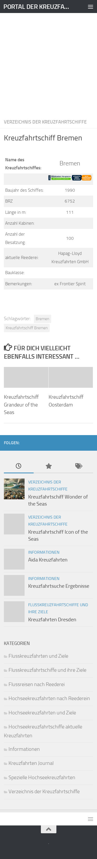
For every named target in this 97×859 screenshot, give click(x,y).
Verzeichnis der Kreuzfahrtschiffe (45, 122)
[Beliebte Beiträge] (48, 466)
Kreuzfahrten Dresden (52, 620)
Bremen (42, 318)
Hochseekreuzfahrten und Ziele (42, 713)
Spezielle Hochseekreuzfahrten (42, 777)
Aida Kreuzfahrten (48, 560)
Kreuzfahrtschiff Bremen (27, 327)
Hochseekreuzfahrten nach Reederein (49, 698)
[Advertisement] (48, 64)
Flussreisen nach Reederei (37, 684)
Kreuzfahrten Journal (31, 763)
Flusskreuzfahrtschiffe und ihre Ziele (47, 670)
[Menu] (90, 6)
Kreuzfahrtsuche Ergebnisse (58, 586)
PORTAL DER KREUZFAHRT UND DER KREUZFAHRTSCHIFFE (38, 6)
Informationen (43, 552)
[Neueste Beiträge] (19, 466)
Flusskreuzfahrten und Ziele (38, 656)
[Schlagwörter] (78, 466)
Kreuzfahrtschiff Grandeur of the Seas (21, 404)
